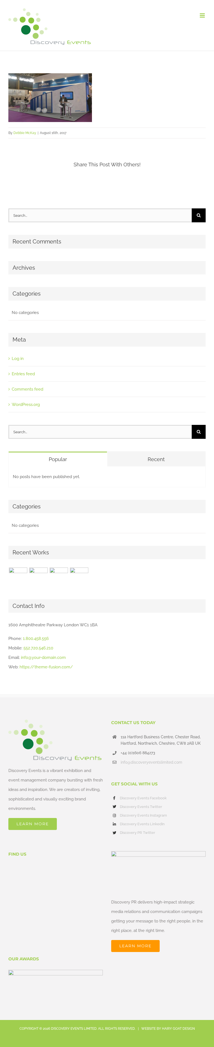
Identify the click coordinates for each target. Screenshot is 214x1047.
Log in (18, 358)
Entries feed (23, 373)
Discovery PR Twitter (137, 833)
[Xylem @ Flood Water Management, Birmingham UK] (18, 577)
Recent (156, 459)
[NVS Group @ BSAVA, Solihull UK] (38, 577)
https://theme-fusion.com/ (46, 666)
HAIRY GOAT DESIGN (178, 1029)
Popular (58, 459)
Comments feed (27, 389)
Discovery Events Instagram (143, 815)
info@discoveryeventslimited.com (151, 762)
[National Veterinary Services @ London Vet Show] (79, 577)
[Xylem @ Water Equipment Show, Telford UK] (58, 577)
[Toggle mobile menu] (203, 15)
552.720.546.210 (38, 648)
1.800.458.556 (36, 638)
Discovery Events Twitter (141, 807)
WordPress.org (26, 404)
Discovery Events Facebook (143, 798)
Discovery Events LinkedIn (142, 824)
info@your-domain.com (43, 657)
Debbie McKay (24, 133)
